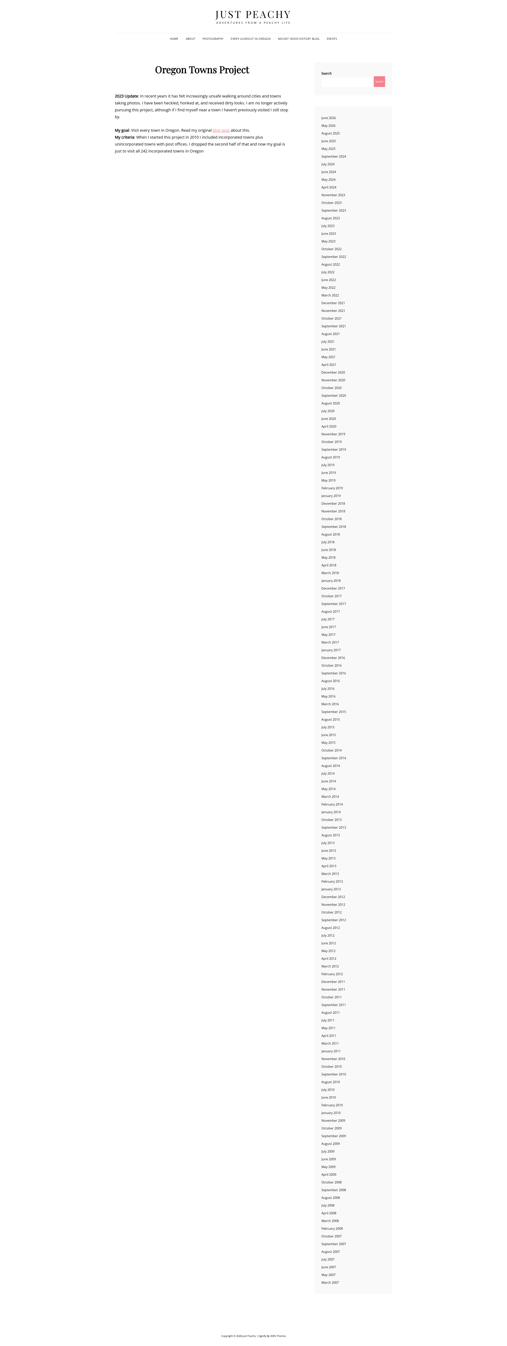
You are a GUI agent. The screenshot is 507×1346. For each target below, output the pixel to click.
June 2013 (328, 850)
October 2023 (331, 203)
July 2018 (328, 542)
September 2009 (333, 1136)
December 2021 (333, 303)
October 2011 (331, 997)
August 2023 (330, 218)
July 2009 (328, 1151)
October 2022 (331, 249)
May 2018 (328, 557)
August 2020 (330, 403)
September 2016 (333, 673)
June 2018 (328, 550)
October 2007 (331, 1236)
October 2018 (331, 519)
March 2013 (330, 874)
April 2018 (328, 565)
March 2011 (330, 1043)
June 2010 (328, 1097)
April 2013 (328, 866)
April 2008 (328, 1213)
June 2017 (328, 627)
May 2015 (328, 742)
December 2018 (333, 503)
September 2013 (333, 827)
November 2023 (333, 195)
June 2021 (328, 349)
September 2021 (333, 326)
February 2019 (332, 488)
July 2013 (328, 843)
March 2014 (330, 796)
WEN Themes (278, 1336)
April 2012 (328, 958)
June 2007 (328, 1267)
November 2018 (333, 511)
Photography (213, 39)
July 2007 (328, 1259)
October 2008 (331, 1182)
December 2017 (333, 588)
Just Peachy (253, 14)
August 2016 (330, 681)
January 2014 (331, 812)
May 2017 (328, 634)
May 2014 (328, 789)
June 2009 (328, 1159)
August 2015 (330, 719)
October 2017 (331, 596)
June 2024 (328, 172)
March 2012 (330, 966)
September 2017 (333, 604)
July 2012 (328, 935)
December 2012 (333, 897)
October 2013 (331, 820)
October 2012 (331, 912)
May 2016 (328, 696)
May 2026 (328, 125)
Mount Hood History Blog (298, 39)
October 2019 (331, 442)
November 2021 (333, 311)
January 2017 (331, 650)
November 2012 (333, 904)
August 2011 (330, 1012)
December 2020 (333, 372)
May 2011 (328, 1028)
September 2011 (333, 1005)
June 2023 (328, 233)
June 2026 (328, 118)
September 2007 (333, 1244)
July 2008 (328, 1205)
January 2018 (331, 580)
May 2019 (328, 480)
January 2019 (331, 496)
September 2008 (333, 1190)
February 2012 (332, 974)
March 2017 (330, 642)
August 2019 (330, 457)
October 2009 (331, 1128)
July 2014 (328, 773)
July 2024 (328, 164)
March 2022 (330, 295)
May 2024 (328, 179)
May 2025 (328, 149)
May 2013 (328, 858)
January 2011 (331, 1051)
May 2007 (328, 1275)
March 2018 (330, 573)
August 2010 (330, 1082)
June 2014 (328, 781)
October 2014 (331, 750)
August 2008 (330, 1197)
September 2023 (333, 210)
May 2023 (328, 241)
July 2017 (328, 619)
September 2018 (333, 526)
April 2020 (328, 426)
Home (174, 39)
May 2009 (328, 1167)
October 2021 (331, 318)
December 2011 (333, 982)
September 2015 (333, 712)
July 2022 (328, 272)
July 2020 (328, 411)
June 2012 (328, 943)
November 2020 (333, 380)
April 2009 (328, 1174)
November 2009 (333, 1120)
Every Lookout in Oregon (251, 39)
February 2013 (332, 881)
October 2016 (331, 665)
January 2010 (331, 1113)
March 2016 (330, 704)
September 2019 (333, 449)
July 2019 (328, 465)
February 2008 (332, 1228)
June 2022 (328, 280)
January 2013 (331, 889)
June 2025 (328, 141)
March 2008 (330, 1221)
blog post (221, 130)
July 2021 (328, 341)
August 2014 (330, 766)
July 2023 (328, 226)
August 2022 (330, 264)
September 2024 (333, 156)
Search (326, 73)
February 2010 (332, 1105)
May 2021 (328, 357)
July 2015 (328, 727)
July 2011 (328, 1020)
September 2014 (333, 758)
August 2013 (330, 835)
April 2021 (328, 365)
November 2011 (333, 989)
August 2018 (330, 534)
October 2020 (331, 388)
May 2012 (328, 951)
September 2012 (333, 920)
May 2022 (328, 287)
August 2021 (330, 334)
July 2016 (328, 688)
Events (332, 39)
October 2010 (331, 1066)
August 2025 (330, 133)
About (190, 39)
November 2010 (333, 1059)
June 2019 (328, 472)
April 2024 (328, 187)
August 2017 (330, 611)
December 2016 (333, 658)
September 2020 (333, 395)
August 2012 (330, 928)
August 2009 (330, 1144)
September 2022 (333, 257)
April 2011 (328, 1036)
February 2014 (332, 804)
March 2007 (330, 1282)
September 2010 (333, 1074)
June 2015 (328, 735)
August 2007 (330, 1251)
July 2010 (328, 1090)
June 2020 (328, 418)
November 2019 (333, 434)
